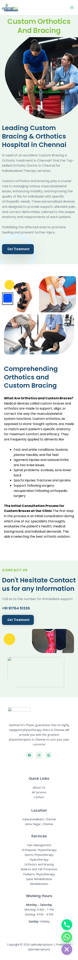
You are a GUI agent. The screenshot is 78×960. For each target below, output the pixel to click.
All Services (39, 792)
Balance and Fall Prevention (39, 869)
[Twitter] (48, 755)
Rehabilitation (39, 884)
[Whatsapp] (66, 937)
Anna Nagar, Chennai (39, 824)
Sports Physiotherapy (39, 855)
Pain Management (39, 845)
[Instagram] (39, 755)
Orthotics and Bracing (39, 864)
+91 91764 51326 (16, 608)
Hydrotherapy (39, 859)
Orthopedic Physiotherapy (39, 850)
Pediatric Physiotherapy (39, 874)
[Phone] (66, 924)
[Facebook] (29, 755)
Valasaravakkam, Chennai (39, 819)
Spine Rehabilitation (39, 879)
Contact (39, 797)
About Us (39, 787)
